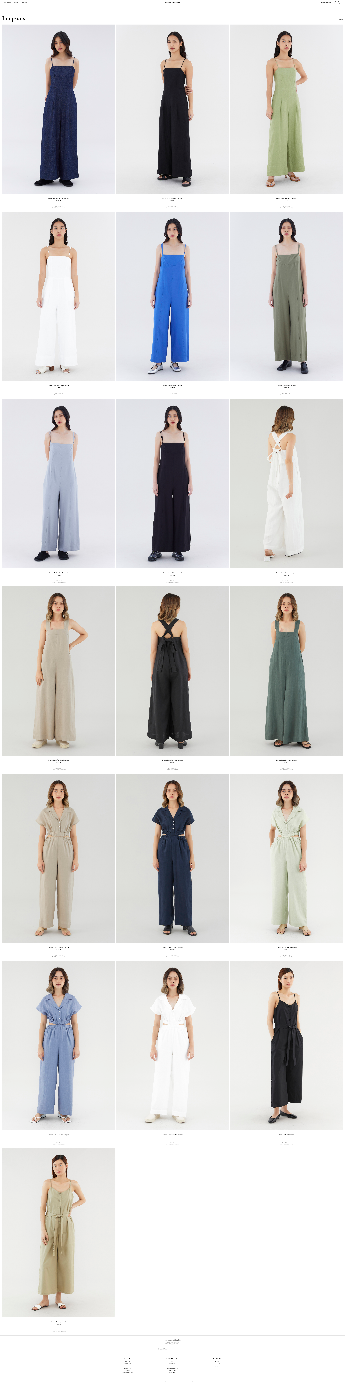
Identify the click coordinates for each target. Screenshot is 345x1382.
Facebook (217, 1363)
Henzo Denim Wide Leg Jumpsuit (58, 198)
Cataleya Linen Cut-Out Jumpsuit (58, 947)
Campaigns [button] (24, 2)
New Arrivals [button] (7, 2)
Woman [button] (16, 2)
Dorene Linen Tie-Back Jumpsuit (286, 573)
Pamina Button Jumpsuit (286, 1135)
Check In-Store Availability (58, 208)
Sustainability (127, 1363)
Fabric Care (172, 1363)
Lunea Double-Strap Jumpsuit (172, 385)
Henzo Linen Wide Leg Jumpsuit (172, 198)
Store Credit (172, 1370)
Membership (127, 1368)
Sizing (172, 1361)
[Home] (172, 2)
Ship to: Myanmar (326, 2)
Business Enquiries (127, 1372)
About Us (127, 1361)
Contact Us (127, 1370)
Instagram (217, 1361)
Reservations (172, 1372)
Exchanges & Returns (172, 1368)
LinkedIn (217, 1366)
